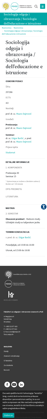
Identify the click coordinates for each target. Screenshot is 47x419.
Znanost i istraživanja (11, 356)
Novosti (7, 370)
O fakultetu (8, 360)
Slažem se (8, 415)
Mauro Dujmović (23, 113)
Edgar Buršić (18, 138)
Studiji (6, 351)
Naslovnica (6, 27)
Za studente (8, 365)
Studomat (10, 152)
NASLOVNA (8, 346)
